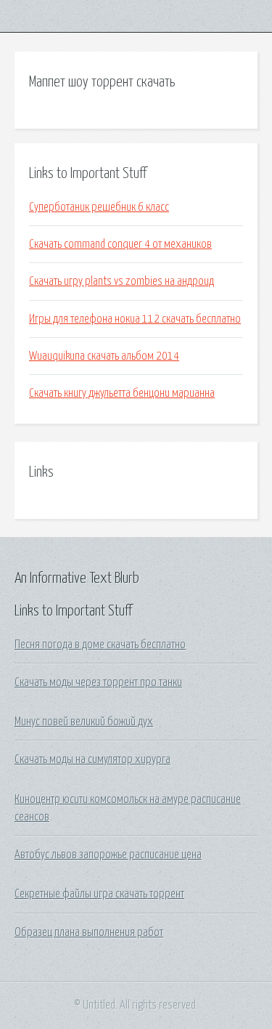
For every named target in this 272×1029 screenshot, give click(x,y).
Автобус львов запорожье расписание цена (108, 854)
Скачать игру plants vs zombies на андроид (121, 281)
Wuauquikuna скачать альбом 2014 (104, 356)
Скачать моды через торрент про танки (98, 682)
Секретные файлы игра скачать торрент (99, 894)
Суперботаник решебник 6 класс (99, 207)
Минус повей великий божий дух (84, 721)
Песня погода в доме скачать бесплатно (100, 644)
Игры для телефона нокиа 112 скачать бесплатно (135, 319)
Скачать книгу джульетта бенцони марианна (122, 393)
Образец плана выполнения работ (89, 932)
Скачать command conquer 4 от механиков (120, 244)
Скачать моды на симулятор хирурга (92, 759)
